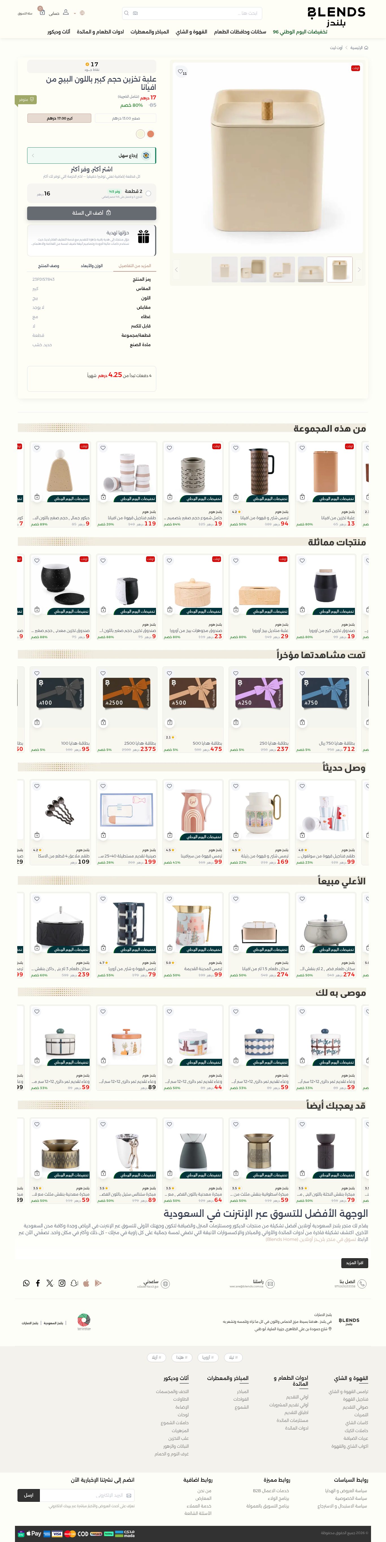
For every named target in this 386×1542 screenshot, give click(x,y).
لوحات (183, 1414)
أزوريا (206, 1357)
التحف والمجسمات (172, 1391)
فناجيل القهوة (355, 1399)
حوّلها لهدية (118, 232)
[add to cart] (302, 497)
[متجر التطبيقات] (86, 1284)
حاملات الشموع (175, 1422)
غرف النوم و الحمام (172, 1453)
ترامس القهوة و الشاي (348, 1391)
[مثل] (368, 448)
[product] (325, 471)
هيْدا (180, 1357)
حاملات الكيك (356, 1430)
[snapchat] (74, 1284)
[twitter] (50, 1284)
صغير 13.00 (126, 118)
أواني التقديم (297, 1397)
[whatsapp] (26, 1284)
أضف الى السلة (88, 213)
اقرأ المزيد (354, 1262)
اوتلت (355, 68)
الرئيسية (356, 47)
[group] (267, 270)
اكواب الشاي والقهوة (349, 1446)
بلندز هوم (348, 512)
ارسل (28, 1495)
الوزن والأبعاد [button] (92, 266)
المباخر (243, 1391)
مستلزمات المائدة (292, 1420)
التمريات (361, 1414)
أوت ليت (336, 47)
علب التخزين (178, 1438)
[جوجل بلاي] (98, 1284)
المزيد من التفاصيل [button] (135, 266)
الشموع (242, 1407)
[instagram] (62, 1284)
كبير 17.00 (60, 118)
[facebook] (38, 1284)
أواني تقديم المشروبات (288, 1404)
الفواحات (241, 1399)
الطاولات (181, 1399)
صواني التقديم (355, 1407)
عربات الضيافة (356, 1438)
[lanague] (78, 13)
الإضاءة (182, 1407)
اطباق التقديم (296, 1412)
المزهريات (180, 1430)
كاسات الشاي (356, 1422)
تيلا (231, 1357)
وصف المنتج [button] (48, 266)
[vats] (84, 1323)
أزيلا (154, 1357)
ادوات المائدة (296, 1428)
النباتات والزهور (176, 1446)
